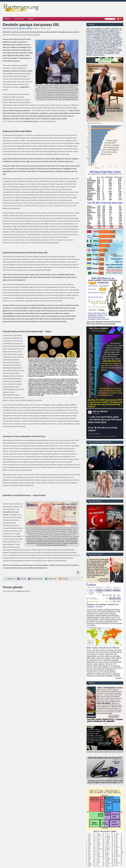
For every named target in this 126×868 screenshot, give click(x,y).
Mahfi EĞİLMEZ (116, 43)
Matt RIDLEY (96, 43)
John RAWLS (90, 42)
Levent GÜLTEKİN (101, 42)
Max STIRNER (105, 43)
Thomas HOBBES (109, 52)
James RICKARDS (96, 40)
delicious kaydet (37, 578)
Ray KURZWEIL (101, 49)
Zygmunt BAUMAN (98, 55)
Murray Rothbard (26, 28)
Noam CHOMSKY (100, 46)
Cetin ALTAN (112, 30)
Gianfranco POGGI (106, 36)
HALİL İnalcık (105, 37)
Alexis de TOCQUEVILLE (94, 28)
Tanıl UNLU (90, 52)
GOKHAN (116, 36)
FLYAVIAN (115, 34)
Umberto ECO (97, 53)
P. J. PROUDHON (106, 47)
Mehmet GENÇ (90, 44)
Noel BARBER (111, 46)
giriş (19, 591)
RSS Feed (64, 578)
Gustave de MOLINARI (93, 37)
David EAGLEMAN (115, 33)
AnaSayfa (7, 19)
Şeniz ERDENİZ (99, 50)
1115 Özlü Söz (19, 19)
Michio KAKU (100, 44)
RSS (120, 19)
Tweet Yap (11, 578)
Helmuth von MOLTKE (109, 39)
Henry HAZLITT (116, 37)
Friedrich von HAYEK (93, 36)
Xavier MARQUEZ (108, 53)
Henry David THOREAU (93, 39)
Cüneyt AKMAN (109, 31)
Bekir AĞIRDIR (96, 30)
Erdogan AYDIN (106, 34)
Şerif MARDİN (108, 50)
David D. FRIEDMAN (101, 33)
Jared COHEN (107, 40)
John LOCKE (117, 40)
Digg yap (23, 578)
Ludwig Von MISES (113, 42)
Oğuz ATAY (97, 47)
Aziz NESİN (106, 28)
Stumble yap (52, 578)
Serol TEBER (118, 50)
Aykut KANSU (114, 28)
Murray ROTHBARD (112, 44)
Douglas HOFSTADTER (93, 34)
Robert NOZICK (112, 49)
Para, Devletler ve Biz (11, 28)
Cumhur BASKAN (98, 31)
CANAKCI (104, 30)
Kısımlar (31, 19)
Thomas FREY (98, 52)
